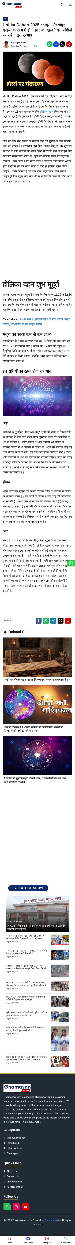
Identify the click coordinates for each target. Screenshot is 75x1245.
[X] (62, 44)
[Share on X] (60, 621)
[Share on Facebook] (39, 621)
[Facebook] (49, 44)
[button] (62, 5)
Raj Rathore (20, 42)
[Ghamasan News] (12, 5)
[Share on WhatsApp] (46, 621)
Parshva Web (52, 1220)
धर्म (5, 19)
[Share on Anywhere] (68, 621)
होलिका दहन (46, 111)
